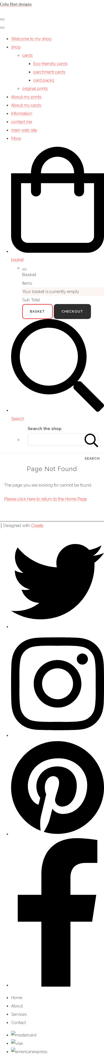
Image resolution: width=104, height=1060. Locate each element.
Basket (37, 311)
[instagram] (57, 735)
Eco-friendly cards (50, 63)
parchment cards (49, 72)
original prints (35, 88)
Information (21, 113)
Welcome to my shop (31, 38)
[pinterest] (57, 834)
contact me (21, 121)
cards (27, 55)
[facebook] (57, 985)
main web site (24, 130)
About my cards (26, 105)
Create (37, 525)
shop (16, 47)
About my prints (26, 96)
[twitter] (57, 626)
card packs (43, 80)
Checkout (72, 311)
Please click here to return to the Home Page (45, 498)
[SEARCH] (91, 439)
